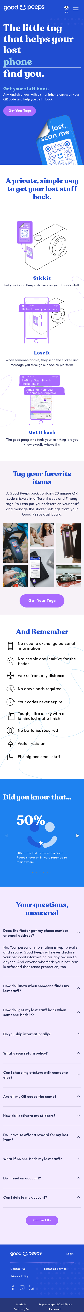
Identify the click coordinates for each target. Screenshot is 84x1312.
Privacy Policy (19, 1276)
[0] (66, 12)
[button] (77, 835)
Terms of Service (55, 1269)
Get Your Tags (20, 111)
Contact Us (42, 1220)
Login (70, 1254)
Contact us (17, 1269)
